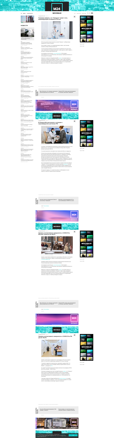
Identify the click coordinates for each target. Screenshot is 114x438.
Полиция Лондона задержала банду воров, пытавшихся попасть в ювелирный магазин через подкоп (26, 101)
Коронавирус (46, 206)
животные (22, 126)
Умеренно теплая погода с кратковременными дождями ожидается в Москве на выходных (26, 96)
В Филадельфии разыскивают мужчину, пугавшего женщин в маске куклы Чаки (27, 145)
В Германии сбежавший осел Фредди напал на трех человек (26, 125)
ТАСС (52, 365)
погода (25, 98)
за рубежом (25, 45)
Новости (24, 25)
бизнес (22, 117)
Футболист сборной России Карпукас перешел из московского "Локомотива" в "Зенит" (27, 140)
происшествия (23, 64)
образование (22, 157)
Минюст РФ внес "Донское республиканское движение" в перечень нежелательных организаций (27, 86)
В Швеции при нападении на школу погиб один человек (26, 63)
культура (22, 112)
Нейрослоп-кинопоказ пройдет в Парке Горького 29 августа (27, 111)
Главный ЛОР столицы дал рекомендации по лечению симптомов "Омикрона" (67, 92)
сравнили (66, 164)
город (27, 98)
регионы (27, 83)
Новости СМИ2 (38, 112)
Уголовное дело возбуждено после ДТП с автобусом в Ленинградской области (27, 160)
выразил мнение (62, 378)
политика (22, 45)
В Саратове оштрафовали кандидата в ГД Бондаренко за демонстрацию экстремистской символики (27, 81)
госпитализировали (57, 53)
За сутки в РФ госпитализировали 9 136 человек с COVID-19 (48, 410)
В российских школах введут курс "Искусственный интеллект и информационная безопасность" (26, 155)
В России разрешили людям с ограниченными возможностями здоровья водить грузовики (26, 53)
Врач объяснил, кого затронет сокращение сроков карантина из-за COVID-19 (49, 92)
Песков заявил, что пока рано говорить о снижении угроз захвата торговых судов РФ (27, 130)
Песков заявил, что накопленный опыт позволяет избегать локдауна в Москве (66, 410)
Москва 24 (57, 13)
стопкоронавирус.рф (45, 259)
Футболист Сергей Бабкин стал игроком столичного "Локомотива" (27, 76)
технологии (22, 49)
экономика (24, 117)
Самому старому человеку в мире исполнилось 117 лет (26, 72)
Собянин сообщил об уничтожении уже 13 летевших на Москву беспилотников (26, 38)
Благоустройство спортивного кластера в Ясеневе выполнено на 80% (27, 91)
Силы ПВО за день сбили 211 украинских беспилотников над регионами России (27, 106)
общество (25, 49)
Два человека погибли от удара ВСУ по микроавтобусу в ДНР (27, 67)
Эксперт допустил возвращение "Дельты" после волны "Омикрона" (48, 200)
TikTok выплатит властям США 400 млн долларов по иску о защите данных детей (27, 58)
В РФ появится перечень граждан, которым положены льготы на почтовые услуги (26, 135)
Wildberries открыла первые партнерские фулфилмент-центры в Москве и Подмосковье (26, 115)
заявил (60, 58)
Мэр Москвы (23, 28)
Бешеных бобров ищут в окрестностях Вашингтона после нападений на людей (27, 120)
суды (21, 83)
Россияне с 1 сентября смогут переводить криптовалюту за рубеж (26, 48)
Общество (46, 120)
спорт (21, 142)
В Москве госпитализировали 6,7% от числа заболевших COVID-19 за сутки (66, 200)
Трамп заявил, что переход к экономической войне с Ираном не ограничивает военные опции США (26, 43)
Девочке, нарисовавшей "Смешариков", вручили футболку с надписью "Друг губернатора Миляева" (27, 150)
